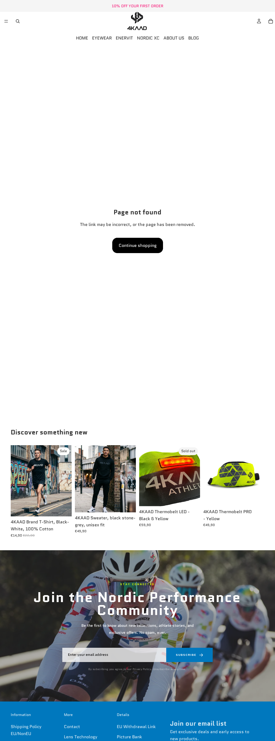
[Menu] (6, 21)
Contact (72, 727)
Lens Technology (80, 737)
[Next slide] (66, 481)
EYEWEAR (102, 38)
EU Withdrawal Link (136, 727)
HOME (82, 38)
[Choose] (63, 508)
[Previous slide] (17, 481)
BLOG (193, 38)
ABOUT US (174, 38)
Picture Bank (129, 737)
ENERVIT (124, 38)
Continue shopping (138, 245)
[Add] (256, 498)
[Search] (18, 21)
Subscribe (186, 654)
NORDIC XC (148, 38)
